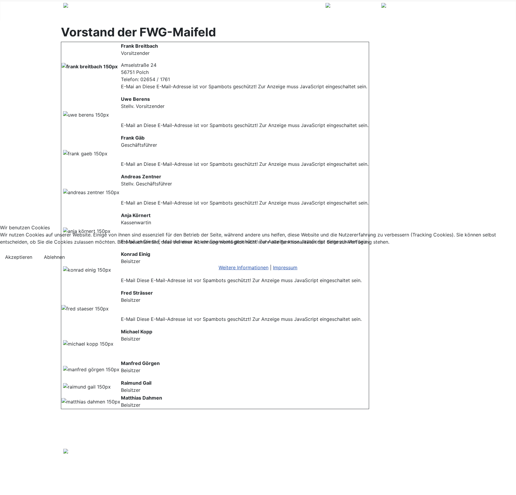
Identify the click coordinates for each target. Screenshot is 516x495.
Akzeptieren (18, 257)
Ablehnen (54, 257)
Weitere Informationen (243, 267)
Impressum (285, 267)
